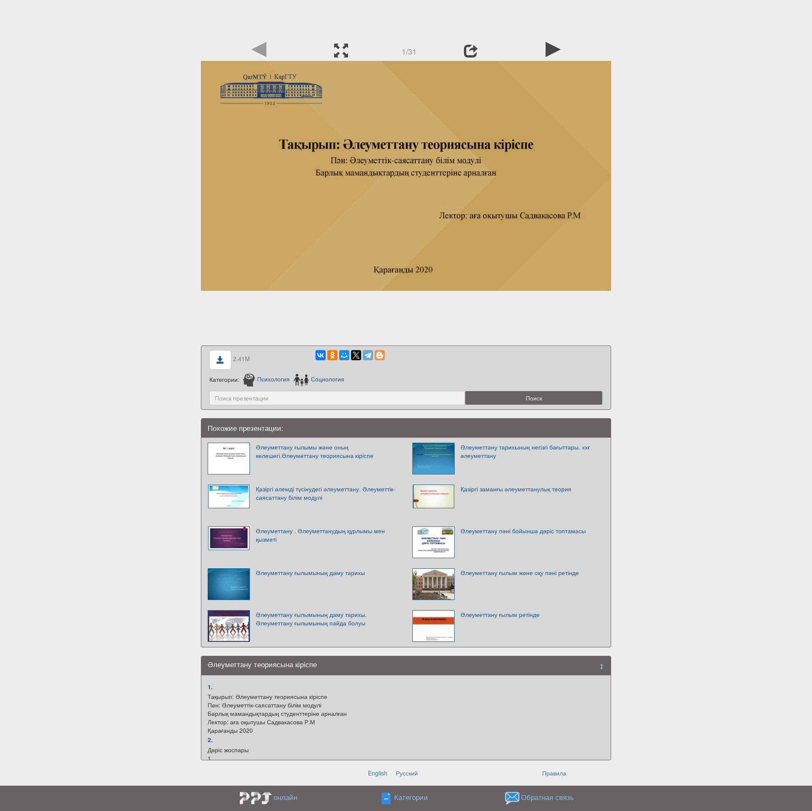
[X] (356, 355)
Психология (273, 379)
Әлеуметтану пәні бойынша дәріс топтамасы (523, 530)
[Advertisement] (406, 19)
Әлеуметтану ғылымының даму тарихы (310, 572)
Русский (407, 773)
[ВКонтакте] (320, 355)
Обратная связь (547, 797)
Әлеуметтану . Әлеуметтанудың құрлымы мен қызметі (320, 534)
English (377, 773)
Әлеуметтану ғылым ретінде (500, 614)
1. (210, 686)
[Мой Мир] (344, 355)
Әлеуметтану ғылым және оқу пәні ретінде (520, 572)
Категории (411, 797)
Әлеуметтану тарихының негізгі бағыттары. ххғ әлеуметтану (525, 451)
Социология (327, 379)
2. (210, 739)
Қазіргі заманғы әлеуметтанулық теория (516, 489)
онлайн (285, 797)
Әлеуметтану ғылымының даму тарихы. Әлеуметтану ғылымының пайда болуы (311, 618)
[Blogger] (380, 355)
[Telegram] (368, 355)
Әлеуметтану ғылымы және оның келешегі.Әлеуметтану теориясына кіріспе (314, 451)
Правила (554, 773)
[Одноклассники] (332, 355)
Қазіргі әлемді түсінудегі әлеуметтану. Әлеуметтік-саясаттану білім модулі (325, 493)
